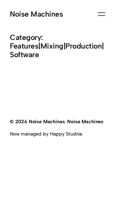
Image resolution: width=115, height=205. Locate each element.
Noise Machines (36, 14)
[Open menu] (101, 14)
